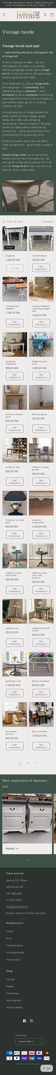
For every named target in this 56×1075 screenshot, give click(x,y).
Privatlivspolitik (13, 959)
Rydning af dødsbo (14, 1007)
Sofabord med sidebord (12, 307)
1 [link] (19, 762)
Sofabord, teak (13, 467)
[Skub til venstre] (21, 860)
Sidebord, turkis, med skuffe (14, 574)
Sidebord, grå (12, 628)
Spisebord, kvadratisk (11, 362)
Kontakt (9, 931)
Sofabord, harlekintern (38, 521)
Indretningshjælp (13, 1000)
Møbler (10, 848)
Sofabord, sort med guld (15, 521)
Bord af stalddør (40, 731)
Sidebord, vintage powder (40, 468)
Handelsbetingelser (14, 945)
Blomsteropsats (39, 414)
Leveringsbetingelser (15, 952)
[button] (3, 14)
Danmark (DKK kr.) (26, 1041)
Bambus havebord (40, 681)
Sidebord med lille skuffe (41, 629)
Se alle (5, 786)
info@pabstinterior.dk (17, 906)
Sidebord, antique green (14, 415)
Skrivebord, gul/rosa (11, 732)
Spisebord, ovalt (13, 681)
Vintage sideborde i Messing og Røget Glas (41, 308)
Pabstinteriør (25, 1064)
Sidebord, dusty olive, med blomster (39, 575)
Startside (10, 979)
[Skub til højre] (34, 860)
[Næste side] (36, 763)
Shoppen (10, 986)
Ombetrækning (12, 993)
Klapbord (10, 256)
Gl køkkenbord (39, 256)
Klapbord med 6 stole (39, 362)
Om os (9, 938)
